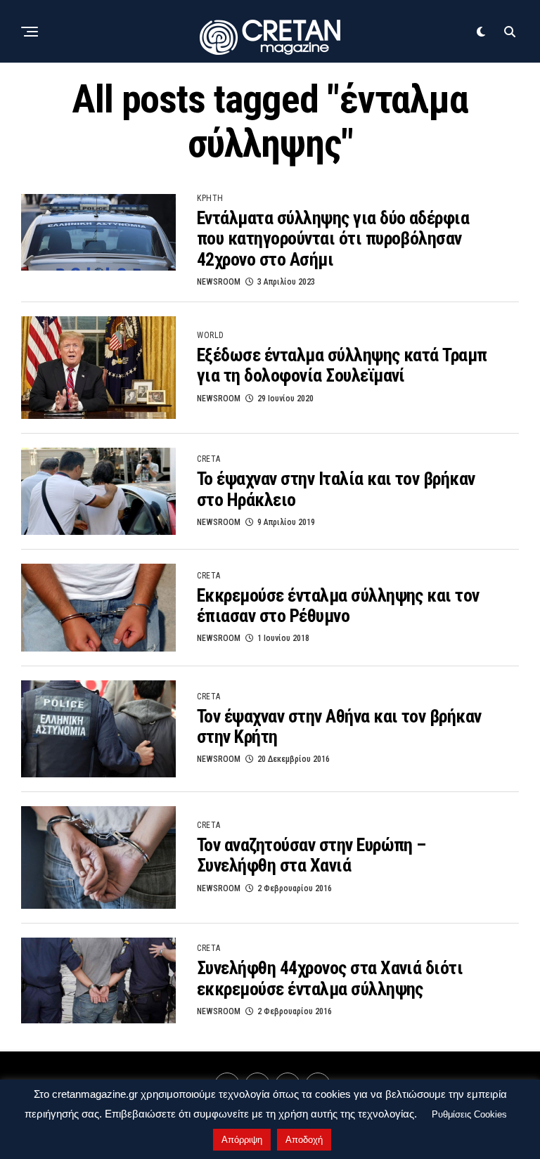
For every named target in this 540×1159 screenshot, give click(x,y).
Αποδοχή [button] (304, 1139)
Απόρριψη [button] (241, 1139)
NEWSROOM (218, 282)
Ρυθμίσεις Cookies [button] (469, 1114)
